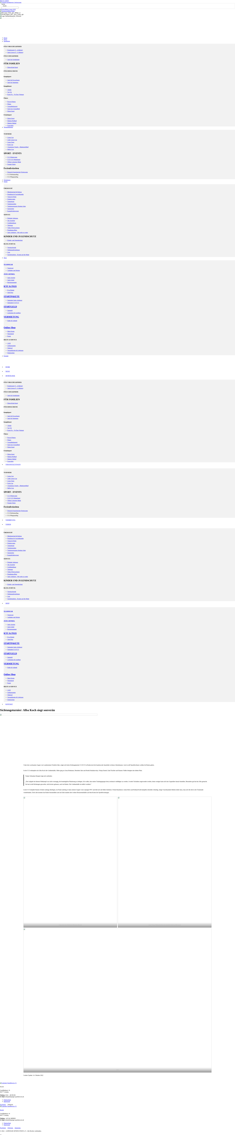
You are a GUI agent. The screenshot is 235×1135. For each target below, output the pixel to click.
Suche (3, 4)
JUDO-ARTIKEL (9, 274)
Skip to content (4, 1)
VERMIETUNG (11, 317)
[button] (117, 33)
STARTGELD (10, 306)
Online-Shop (10, 327)
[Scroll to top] (0, 1134)
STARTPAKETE (12, 296)
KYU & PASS (10, 286)
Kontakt (2, 1110)
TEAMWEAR (8, 264)
